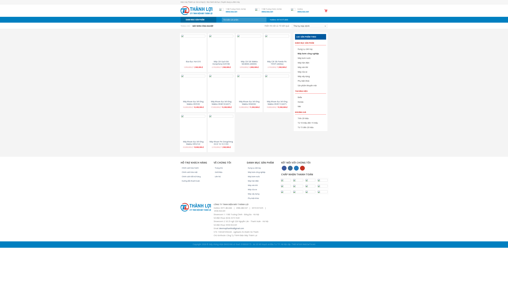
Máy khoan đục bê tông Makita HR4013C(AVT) (221, 102)
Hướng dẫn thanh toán (191, 181)
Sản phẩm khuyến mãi (307, 85)
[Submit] (264, 19)
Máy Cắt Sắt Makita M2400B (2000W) (249, 62)
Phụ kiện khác (304, 81)
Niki (299, 106)
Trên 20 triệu (303, 118)
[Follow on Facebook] (284, 168)
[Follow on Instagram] (290, 168)
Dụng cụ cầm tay (305, 49)
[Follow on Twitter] (296, 168)
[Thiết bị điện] (198, 10)
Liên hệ (218, 176)
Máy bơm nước (304, 58)
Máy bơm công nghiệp (308, 53)
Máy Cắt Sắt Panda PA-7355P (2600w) (277, 62)
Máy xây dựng (304, 76)
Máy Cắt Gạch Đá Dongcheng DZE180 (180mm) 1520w (221, 64)
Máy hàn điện (303, 62)
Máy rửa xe (302, 72)
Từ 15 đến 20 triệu (306, 127)
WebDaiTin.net (308, 244)
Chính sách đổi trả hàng (191, 176)
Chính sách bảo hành (190, 168)
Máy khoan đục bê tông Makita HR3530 (193, 102)
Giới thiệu (218, 172)
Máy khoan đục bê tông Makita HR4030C (249, 102)
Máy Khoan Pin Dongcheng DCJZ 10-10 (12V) (221, 142)
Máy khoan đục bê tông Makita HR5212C (193, 142)
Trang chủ (185, 26)
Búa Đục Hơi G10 (193, 61)
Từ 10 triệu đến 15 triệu (308, 123)
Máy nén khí (303, 67)
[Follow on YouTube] (302, 168)
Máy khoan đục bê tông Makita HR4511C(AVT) (277, 102)
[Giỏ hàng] (325, 11)
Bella (300, 97)
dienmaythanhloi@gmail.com (231, 228)
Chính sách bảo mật (189, 172)
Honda (300, 102)
